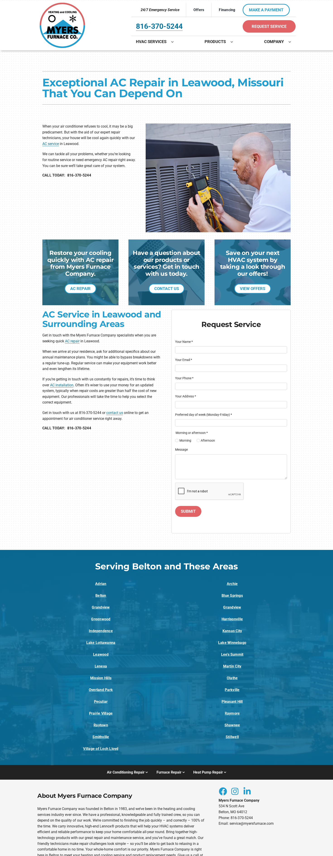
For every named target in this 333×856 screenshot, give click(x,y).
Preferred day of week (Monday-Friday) (203, 414)
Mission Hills (100, 678)
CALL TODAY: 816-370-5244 (66, 175)
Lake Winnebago (232, 643)
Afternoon (208, 440)
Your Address (185, 396)
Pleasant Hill (232, 701)
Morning (185, 440)
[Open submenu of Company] (292, 41)
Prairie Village (101, 713)
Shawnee (232, 725)
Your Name (184, 341)
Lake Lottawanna (101, 643)
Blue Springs (232, 595)
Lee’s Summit (232, 654)
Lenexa (101, 666)
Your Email (183, 360)
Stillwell (232, 737)
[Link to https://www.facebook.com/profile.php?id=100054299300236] (223, 791)
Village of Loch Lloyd (100, 749)
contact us (114, 413)
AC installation (61, 385)
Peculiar (101, 701)
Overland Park (101, 690)
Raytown (101, 725)
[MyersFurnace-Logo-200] (62, 4)
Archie (232, 584)
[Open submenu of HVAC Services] (174, 41)
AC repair (72, 341)
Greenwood (100, 619)
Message (181, 449)
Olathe (232, 678)
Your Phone (184, 378)
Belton (100, 595)
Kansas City (232, 631)
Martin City (232, 666)
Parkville (232, 690)
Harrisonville (232, 619)
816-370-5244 (159, 26)
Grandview (101, 607)
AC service (50, 144)
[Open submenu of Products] (234, 41)
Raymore (232, 713)
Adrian (100, 584)
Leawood (101, 654)
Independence (101, 631)
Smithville (100, 737)
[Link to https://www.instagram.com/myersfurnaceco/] (235, 791)
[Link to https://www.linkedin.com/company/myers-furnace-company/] (247, 791)
